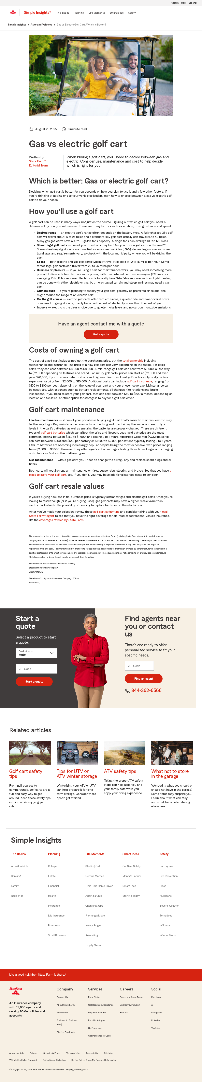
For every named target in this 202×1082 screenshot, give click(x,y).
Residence (17, 896)
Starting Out (92, 866)
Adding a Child (94, 896)
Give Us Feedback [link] (66, 1032)
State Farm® (38, 163)
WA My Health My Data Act (23, 1060)
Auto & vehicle (19, 866)
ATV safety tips (120, 771)
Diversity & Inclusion (130, 1005)
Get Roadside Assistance (100, 1005)
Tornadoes (166, 915)
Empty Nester (93, 945)
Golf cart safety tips (25, 774)
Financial (53, 886)
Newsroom (62, 1012)
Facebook (156, 997)
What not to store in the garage (170, 774)
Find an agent (143, 678)
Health (52, 896)
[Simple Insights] (37, 14)
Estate (52, 876)
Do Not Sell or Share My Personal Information (93, 1060)
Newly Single (93, 925)
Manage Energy (132, 876)
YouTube (155, 1028)
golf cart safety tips (106, 511)
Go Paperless (95, 1028)
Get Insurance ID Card (99, 1036)
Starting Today (131, 896)
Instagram (156, 1012)
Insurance (54, 905)
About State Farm (66, 1005)
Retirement (55, 925)
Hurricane (166, 896)
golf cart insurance (139, 381)
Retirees (124, 1012)
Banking (16, 876)
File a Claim (93, 997)
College (52, 866)
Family (15, 886)
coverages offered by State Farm (61, 520)
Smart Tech (129, 886)
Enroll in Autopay (96, 1020)
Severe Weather (169, 905)
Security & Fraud (51, 1053)
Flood (163, 886)
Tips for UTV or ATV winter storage (77, 774)
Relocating (91, 935)
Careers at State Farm (131, 997)
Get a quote (101, 334)
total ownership (133, 360)
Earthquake (166, 866)
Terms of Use (73, 1053)
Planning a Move (95, 915)
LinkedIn (155, 1020)
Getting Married (94, 876)
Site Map (108, 1053)
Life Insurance (56, 915)
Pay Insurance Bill (97, 1012)
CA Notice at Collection (54, 1060)
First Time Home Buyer (99, 886)
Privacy (33, 1053)
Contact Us (62, 997)
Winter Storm (168, 935)
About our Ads (16, 1053)
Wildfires (165, 925)
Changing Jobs (94, 905)
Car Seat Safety (132, 866)
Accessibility (92, 1053)
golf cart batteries (53, 432)
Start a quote (34, 681)
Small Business (57, 935)
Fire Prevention (169, 876)
